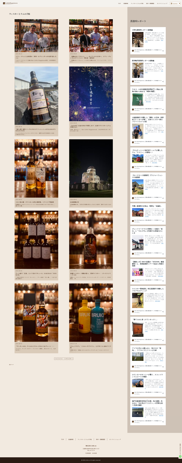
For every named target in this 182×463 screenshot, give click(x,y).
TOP (119, 3)
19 (66, 358)
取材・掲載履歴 (150, 3)
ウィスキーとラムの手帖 (137, 3)
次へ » (71, 358)
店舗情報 (125, 3)
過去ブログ (11, 364)
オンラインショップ (162, 3)
